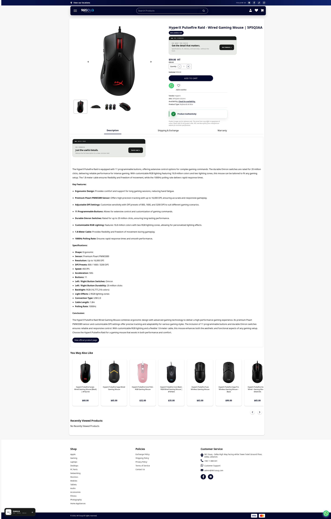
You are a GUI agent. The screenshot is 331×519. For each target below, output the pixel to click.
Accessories (75, 492)
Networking (75, 473)
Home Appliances (78, 503)
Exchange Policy (142, 454)
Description (113, 130)
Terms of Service (143, 465)
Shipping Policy (142, 458)
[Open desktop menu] (75, 11)
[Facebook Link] (203, 476)
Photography (76, 499)
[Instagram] (249, 3)
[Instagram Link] (210, 476)
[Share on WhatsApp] (171, 85)
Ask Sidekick (227, 47)
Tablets (73, 484)
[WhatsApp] (264, 3)
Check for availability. (187, 101)
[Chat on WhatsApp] (326, 513)
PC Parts (74, 469)
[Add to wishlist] (178, 85)
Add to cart (191, 78)
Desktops (74, 465)
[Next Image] (151, 61)
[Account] (250, 11)
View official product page (85, 340)
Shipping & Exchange (168, 130)
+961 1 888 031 (210, 461)
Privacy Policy (141, 462)
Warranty (222, 130)
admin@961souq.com (213, 470)
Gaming (73, 458)
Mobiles (73, 480)
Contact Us (140, 469)
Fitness (73, 496)
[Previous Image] (88, 61)
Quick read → (135, 150)
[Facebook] (254, 3)
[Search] (203, 10)
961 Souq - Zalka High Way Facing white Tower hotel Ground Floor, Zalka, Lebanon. (233, 455)
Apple (72, 454)
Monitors (74, 477)
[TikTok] (259, 3)
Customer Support (212, 465)
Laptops (73, 462)
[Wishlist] (256, 11)
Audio (72, 488)
